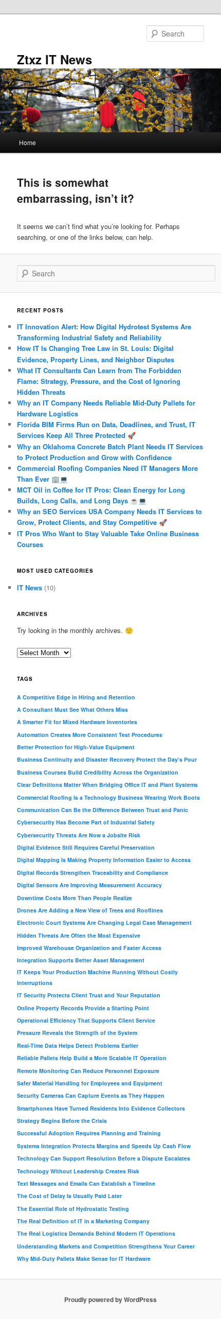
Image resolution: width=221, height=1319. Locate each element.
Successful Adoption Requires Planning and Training (89, 1133)
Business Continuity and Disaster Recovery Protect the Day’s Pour (107, 759)
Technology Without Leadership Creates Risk (78, 1171)
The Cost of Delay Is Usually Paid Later (69, 1196)
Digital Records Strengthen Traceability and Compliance (92, 872)
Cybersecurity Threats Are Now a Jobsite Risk (78, 835)
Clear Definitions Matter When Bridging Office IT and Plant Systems (107, 784)
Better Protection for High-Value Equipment (76, 747)
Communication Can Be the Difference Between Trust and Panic (102, 810)
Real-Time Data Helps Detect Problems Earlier (77, 1045)
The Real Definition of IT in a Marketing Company (83, 1221)
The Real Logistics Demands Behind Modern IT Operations (96, 1233)
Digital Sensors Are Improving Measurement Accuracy (89, 885)
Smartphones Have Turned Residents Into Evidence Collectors (101, 1108)
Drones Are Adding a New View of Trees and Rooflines (90, 910)
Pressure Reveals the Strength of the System (77, 1032)
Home (27, 142)
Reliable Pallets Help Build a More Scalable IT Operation (92, 1058)
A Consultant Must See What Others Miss (72, 709)
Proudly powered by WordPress (110, 1299)
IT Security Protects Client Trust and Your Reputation (88, 995)
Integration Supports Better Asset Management (80, 960)
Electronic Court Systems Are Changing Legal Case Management (104, 922)
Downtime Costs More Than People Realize (74, 898)
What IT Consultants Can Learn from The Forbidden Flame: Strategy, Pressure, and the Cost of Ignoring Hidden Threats (99, 381)
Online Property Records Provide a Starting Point (83, 1008)
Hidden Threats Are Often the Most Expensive (78, 935)
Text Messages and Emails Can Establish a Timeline (86, 1183)
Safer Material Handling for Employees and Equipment (89, 1083)
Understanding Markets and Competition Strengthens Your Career (106, 1246)
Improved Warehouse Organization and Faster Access (89, 948)
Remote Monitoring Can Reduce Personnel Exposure (88, 1071)
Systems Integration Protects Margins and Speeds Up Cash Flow (104, 1146)
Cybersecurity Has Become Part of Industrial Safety (86, 822)
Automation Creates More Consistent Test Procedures (89, 734)
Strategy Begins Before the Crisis (62, 1120)
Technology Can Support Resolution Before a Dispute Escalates (103, 1158)
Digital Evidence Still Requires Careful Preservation (86, 847)
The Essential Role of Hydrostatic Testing (73, 1208)
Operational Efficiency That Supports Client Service (86, 1020)
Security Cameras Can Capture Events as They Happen (90, 1095)
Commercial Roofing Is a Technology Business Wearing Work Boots (108, 797)
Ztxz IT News (54, 59)
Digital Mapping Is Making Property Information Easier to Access (104, 860)
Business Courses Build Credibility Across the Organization (97, 772)
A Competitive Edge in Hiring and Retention (76, 697)
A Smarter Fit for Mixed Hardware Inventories (77, 722)
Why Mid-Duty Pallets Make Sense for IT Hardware (84, 1258)
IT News (29, 587)
